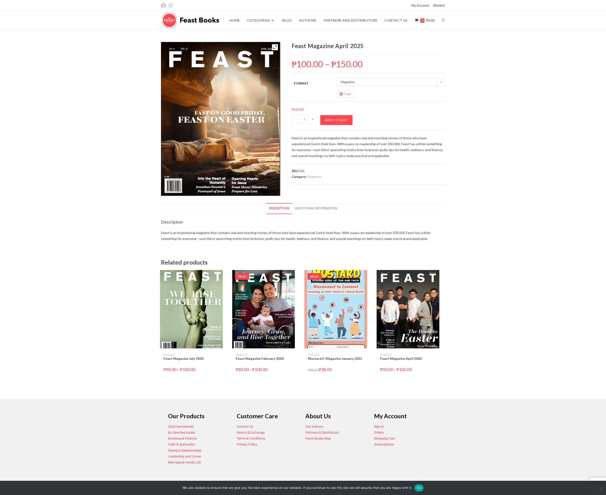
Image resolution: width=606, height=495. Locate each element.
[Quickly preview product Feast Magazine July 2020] (227, 278)
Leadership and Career (184, 456)
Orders (379, 432)
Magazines (314, 177)
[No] (600, 488)
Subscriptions (384, 444)
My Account (420, 5)
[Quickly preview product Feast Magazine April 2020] (443, 278)
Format (301, 83)
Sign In (379, 426)
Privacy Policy (247, 444)
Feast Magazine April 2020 (401, 358)
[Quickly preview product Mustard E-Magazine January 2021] (371, 278)
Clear (347, 94)
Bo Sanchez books (181, 432)
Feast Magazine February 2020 (260, 358)
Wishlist (439, 5)
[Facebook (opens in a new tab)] (164, 5)
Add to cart (336, 120)
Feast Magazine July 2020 (183, 358)
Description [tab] (279, 208)
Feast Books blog (318, 438)
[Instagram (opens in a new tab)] (170, 5)
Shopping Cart (384, 438)
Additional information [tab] (316, 208)
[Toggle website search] (443, 20)
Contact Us (245, 426)
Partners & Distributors (322, 432)
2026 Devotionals (181, 426)
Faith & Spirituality (181, 444)
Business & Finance (182, 438)
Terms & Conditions (251, 438)
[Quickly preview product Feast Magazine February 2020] (299, 278)
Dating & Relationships (184, 450)
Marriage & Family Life (184, 462)
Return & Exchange (251, 432)
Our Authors (314, 426)
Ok (419, 488)
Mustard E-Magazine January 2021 (335, 358)
